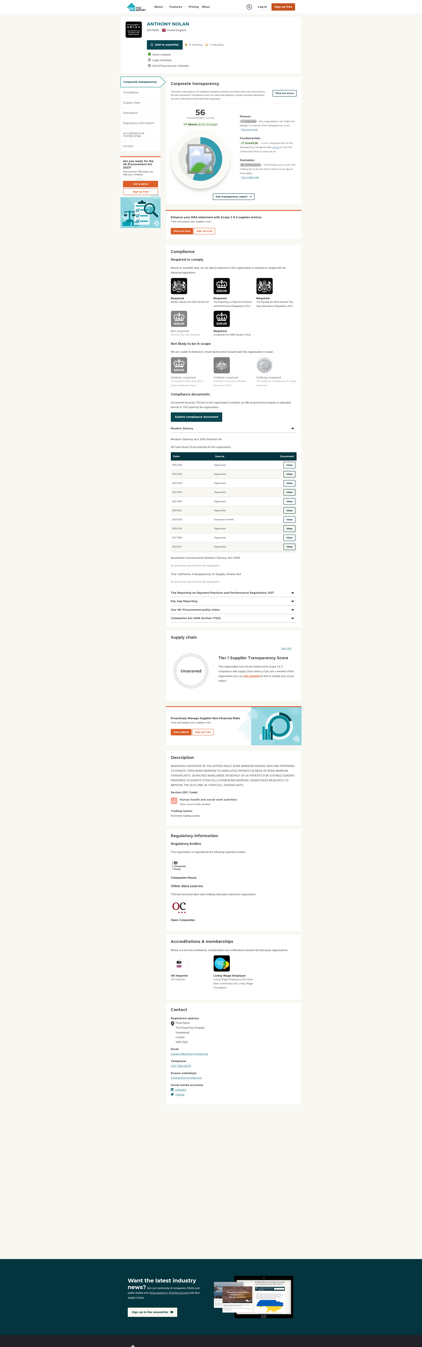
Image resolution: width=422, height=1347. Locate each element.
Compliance (131, 92)
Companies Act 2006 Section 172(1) (196, 618)
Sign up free (283, 6)
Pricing (194, 6)
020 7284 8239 (181, 1066)
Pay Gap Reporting (184, 601)
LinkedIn (180, 1089)
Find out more (284, 93)
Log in (262, 6)
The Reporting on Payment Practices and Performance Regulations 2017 (222, 592)
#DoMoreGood (179, 1292)
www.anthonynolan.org (186, 1077)
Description (130, 112)
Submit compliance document (196, 416)
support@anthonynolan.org (189, 1053)
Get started (251, 676)
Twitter (180, 1094)
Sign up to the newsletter (150, 1312)
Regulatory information (138, 123)
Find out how (182, 231)
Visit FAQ (286, 648)
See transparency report (232, 196)
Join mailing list (250, 177)
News (206, 6)
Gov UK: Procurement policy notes (195, 609)
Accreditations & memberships (133, 135)
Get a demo (140, 183)
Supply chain (131, 102)
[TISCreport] (136, 7)
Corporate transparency (140, 81)
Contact (128, 146)
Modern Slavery (182, 428)
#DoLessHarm (159, 1292)
